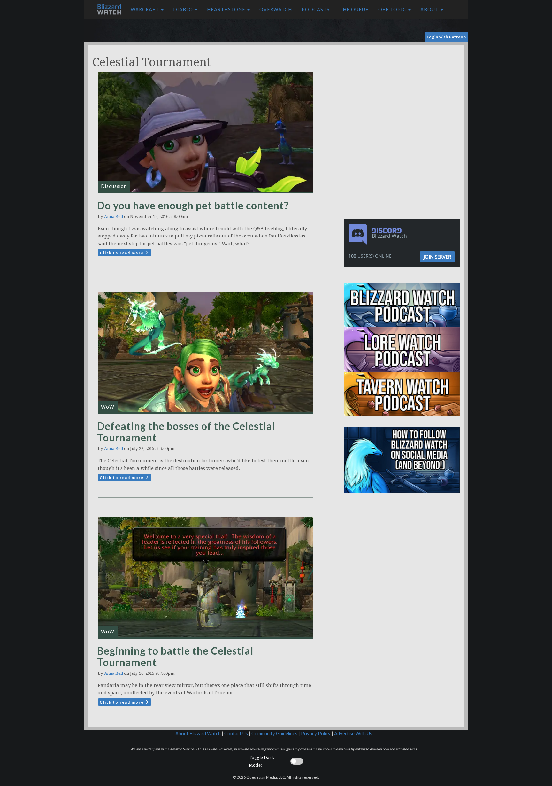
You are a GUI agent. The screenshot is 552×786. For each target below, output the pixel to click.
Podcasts (316, 9)
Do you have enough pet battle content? (193, 205)
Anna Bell (113, 216)
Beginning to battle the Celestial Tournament (175, 656)
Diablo (183, 9)
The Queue (354, 9)
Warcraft (145, 9)
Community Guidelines (274, 733)
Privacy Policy (316, 733)
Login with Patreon (446, 37)
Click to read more (122, 252)
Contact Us (236, 733)
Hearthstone (227, 9)
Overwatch (275, 9)
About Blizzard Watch (198, 733)
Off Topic (393, 9)
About (430, 9)
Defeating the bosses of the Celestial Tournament (186, 432)
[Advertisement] (403, 89)
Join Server (437, 256)
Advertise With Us (353, 733)
